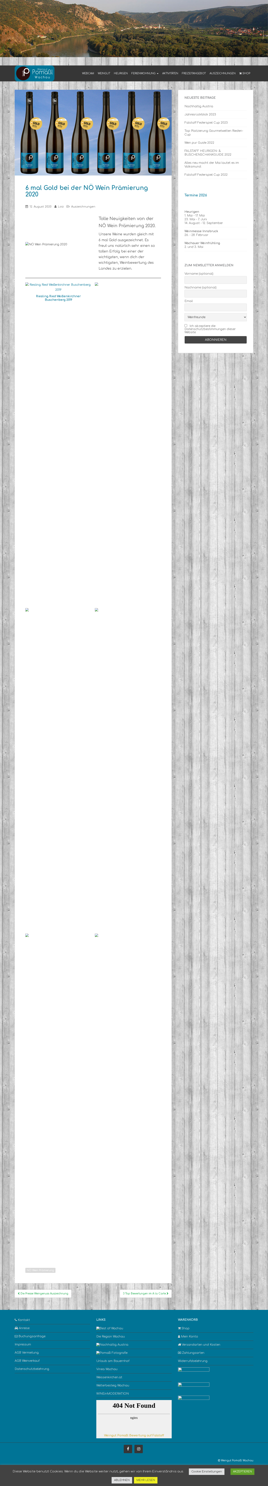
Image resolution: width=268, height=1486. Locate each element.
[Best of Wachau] (109, 1328)
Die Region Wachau (110, 1336)
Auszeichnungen (223, 73)
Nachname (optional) (200, 287)
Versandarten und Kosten (200, 1344)
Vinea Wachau (106, 1369)
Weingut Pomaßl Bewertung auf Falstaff (134, 1435)
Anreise (24, 1328)
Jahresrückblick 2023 (200, 114)
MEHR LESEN (146, 1480)
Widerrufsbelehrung (192, 1361)
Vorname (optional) (198, 273)
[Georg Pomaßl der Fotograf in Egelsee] (112, 1352)
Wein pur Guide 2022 (199, 142)
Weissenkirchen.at (109, 1377)
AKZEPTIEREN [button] (242, 1471)
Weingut (104, 73)
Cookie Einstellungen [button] (206, 1471)
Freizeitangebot (194, 73)
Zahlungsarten (192, 1352)
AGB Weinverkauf (27, 1360)
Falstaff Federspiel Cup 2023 (206, 122)
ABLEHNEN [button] (122, 1480)
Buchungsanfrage (31, 1336)
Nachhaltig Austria (198, 106)
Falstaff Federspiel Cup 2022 (206, 174)
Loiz (61, 206)
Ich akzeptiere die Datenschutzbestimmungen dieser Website (210, 329)
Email (188, 301)
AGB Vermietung (27, 1352)
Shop (246, 73)
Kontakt (23, 1320)
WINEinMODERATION (112, 1393)
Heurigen (121, 73)
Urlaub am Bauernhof (112, 1361)
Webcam (88, 73)
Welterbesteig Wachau (112, 1385)
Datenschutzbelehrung (32, 1369)
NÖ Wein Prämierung (40, 1270)
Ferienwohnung (143, 73)
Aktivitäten (170, 73)
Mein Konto (189, 1336)
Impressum (23, 1344)
